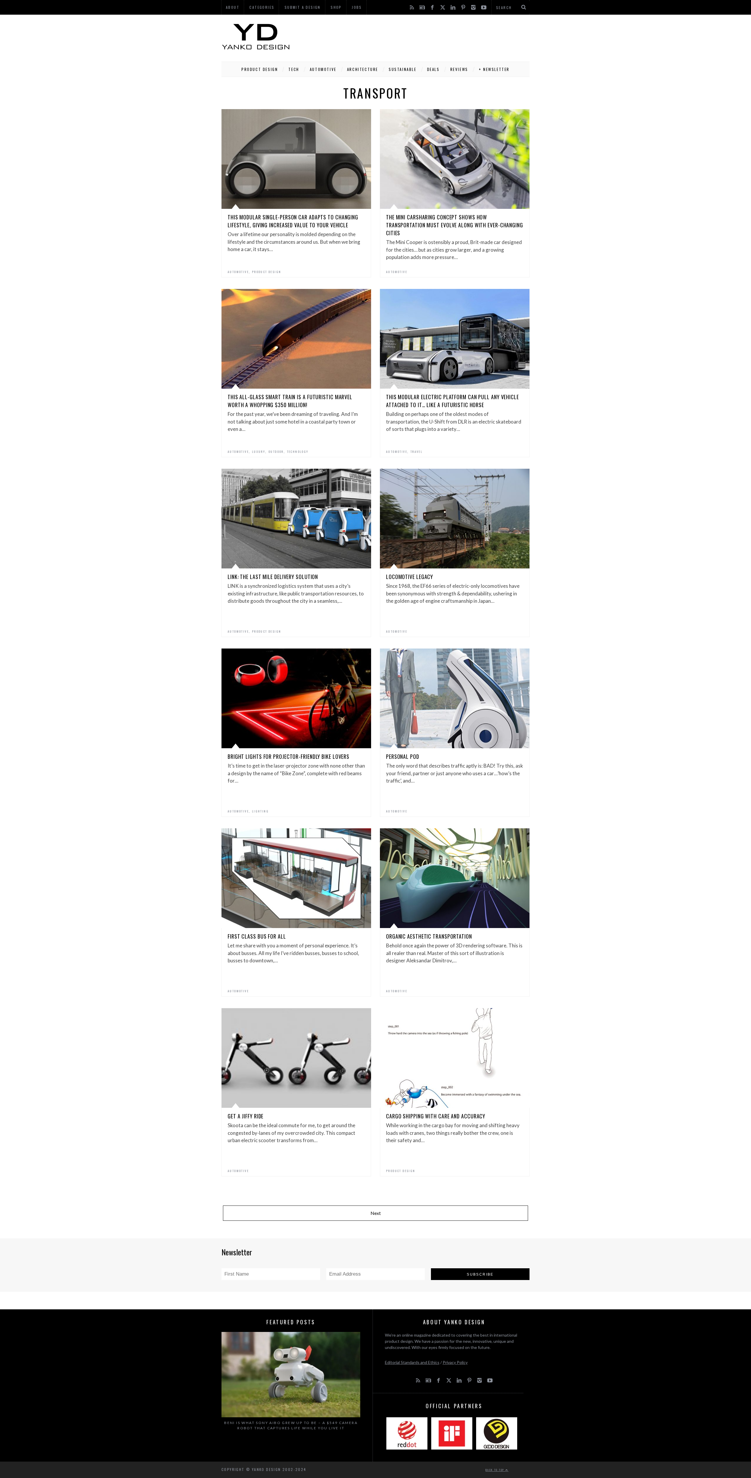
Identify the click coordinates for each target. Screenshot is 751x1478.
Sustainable (403, 69)
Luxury (258, 451)
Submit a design (303, 7)
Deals (433, 69)
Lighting (260, 811)
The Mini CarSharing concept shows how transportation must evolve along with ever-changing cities (454, 225)
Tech (293, 69)
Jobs (357, 7)
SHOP (336, 7)
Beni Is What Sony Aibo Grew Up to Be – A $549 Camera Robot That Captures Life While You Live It (291, 1425)
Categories (261, 7)
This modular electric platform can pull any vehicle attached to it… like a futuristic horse (452, 401)
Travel (416, 451)
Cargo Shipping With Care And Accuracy (435, 1116)
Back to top (495, 1470)
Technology (298, 451)
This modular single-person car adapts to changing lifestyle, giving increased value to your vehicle (293, 221)
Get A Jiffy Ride (245, 1116)
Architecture (362, 69)
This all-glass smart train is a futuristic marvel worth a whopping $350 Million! (290, 401)
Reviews (459, 69)
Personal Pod (402, 756)
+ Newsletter (494, 69)
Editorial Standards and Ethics (412, 1362)
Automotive (323, 69)
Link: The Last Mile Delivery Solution (273, 576)
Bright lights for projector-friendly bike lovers (288, 756)
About (232, 7)
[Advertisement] (423, 36)
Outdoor (276, 451)
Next (376, 1213)
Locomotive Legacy (409, 576)
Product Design (259, 69)
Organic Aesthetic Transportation (429, 936)
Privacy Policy (455, 1362)
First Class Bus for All (257, 936)
